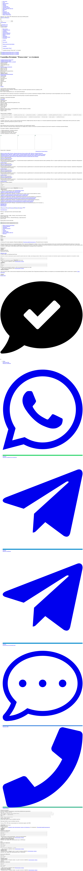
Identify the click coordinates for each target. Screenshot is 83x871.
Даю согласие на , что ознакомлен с (26, 827)
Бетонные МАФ (44, 116)
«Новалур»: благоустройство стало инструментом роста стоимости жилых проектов (16, 201)
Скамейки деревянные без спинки (55, 114)
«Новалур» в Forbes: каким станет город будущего (10, 192)
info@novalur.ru (5, 25)
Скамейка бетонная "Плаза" (5, 60)
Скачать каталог (3, 162)
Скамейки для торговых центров (20, 116)
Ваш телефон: (3, 814)
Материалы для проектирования (6, 74)
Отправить (3, 262)
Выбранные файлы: (4, 826)
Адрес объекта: (3, 813)
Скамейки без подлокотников (34, 116)
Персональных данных (19, 190)
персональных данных (32, 851)
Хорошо (2, 274)
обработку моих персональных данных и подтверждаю (19, 827)
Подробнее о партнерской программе (7, 838)
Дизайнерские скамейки (42, 114)
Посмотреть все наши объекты (41, 151)
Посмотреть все (3, 203)
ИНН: (1, 815)
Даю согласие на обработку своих (13, 190)
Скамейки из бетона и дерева (6, 116)
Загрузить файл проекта (5, 818)
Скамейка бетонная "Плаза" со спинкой (8, 61)
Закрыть (2, 829)
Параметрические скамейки (6, 114)
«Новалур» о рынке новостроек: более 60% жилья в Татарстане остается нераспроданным (17, 198)
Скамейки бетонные (60, 116)
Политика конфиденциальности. (29, 242)
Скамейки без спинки (77, 114)
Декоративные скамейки (31, 114)
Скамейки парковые (67, 114)
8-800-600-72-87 (5, 24)
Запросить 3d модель (4, 269)
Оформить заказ (3, 253)
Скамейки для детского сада (19, 114)
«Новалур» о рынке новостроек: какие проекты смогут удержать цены (14, 195)
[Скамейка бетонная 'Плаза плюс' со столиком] (9, 52)
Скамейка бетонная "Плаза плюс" (6, 59)
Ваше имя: (2, 812)
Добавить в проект (4, 73)
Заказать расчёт (3, 189)
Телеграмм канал (3, 209)
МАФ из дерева (52, 116)
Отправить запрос (4, 858)
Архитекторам (3, 22)
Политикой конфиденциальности (43, 827)
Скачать (2, 86)
